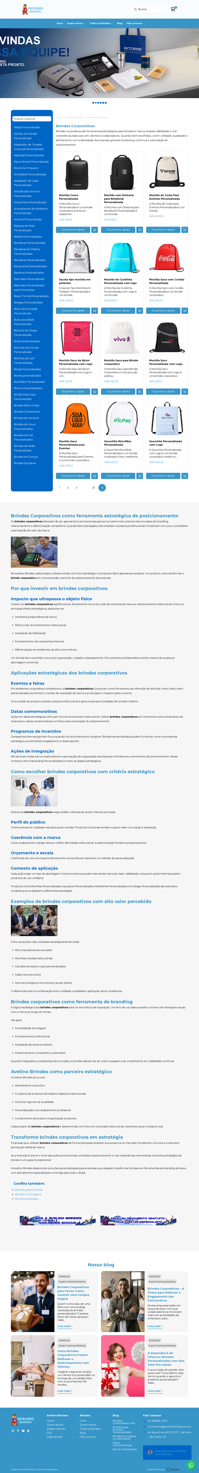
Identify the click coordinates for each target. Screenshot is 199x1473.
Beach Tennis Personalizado (31, 296)
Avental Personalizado (28, 219)
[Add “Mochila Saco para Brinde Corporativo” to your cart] (139, 391)
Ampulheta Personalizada (30, 202)
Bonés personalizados (27, 375)
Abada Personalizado (27, 127)
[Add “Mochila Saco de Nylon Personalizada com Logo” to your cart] (94, 391)
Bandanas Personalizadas (29, 242)
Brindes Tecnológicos (28, 1194)
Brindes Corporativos (27, 411)
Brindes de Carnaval (26, 418)
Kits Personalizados (27, 1198)
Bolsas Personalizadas (27, 369)
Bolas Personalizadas (27, 341)
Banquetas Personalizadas (30, 266)
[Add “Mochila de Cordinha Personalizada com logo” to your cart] (139, 311)
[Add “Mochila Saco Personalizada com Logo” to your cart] (184, 391)
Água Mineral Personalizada (31, 161)
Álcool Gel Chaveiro (26, 168)
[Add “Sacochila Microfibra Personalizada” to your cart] (139, 476)
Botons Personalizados (28, 388)
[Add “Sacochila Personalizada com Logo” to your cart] (184, 476)
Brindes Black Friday (26, 405)
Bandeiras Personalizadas (29, 260)
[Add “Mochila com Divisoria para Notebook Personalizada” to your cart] (139, 230)
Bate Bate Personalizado (29, 279)
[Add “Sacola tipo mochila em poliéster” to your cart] (94, 311)
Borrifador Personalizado (29, 381)
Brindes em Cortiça (26, 456)
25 (93, 487)
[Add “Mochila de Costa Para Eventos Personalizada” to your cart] (184, 230)
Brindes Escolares (25, 463)
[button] (73, 230)
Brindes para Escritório (29, 1189)
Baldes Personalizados (28, 236)
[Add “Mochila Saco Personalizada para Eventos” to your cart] (94, 476)
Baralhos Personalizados (29, 272)
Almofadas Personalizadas (30, 174)
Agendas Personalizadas (29, 155)
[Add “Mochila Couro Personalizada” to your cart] (94, 230)
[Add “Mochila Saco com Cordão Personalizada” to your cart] (184, 311)
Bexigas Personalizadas (28, 302)
